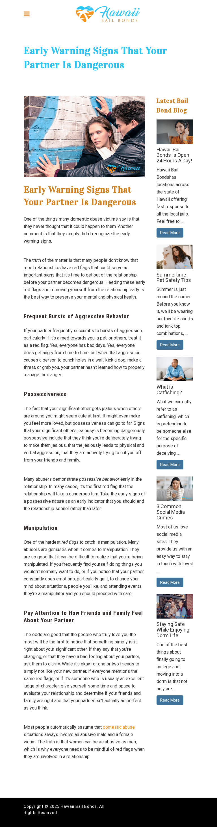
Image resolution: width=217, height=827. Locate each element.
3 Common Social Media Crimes (171, 512)
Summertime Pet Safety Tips (174, 277)
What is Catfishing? (169, 389)
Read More (170, 232)
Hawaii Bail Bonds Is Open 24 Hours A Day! (174, 155)
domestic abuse (119, 727)
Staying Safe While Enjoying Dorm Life (173, 629)
